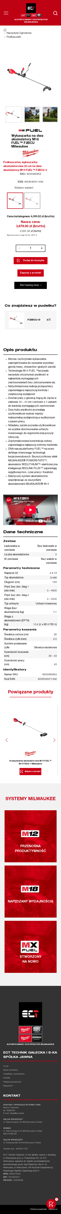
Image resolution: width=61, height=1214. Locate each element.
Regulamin (8, 1086)
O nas (5, 1066)
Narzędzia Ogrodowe (19, 33)
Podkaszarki (14, 37)
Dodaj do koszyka (33, 261)
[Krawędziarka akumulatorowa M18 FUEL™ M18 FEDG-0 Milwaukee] (30, 727)
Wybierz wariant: (24, 188)
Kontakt (6, 1078)
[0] (51, 1204)
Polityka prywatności (12, 1082)
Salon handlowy (10, 1070)
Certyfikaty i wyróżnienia (13, 1074)
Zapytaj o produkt (30, 273)
